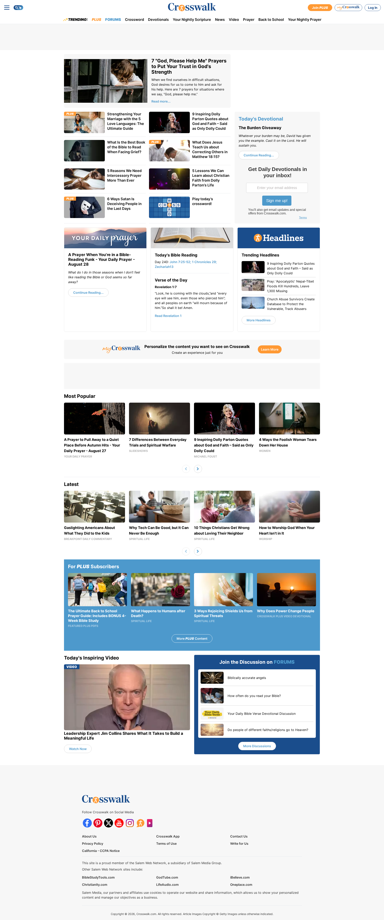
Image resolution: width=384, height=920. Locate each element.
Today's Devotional (261, 119)
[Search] (18, 8)
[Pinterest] (97, 822)
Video (234, 19)
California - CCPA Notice (101, 851)
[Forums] (140, 822)
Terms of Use (166, 844)
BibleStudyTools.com (98, 877)
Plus (96, 19)
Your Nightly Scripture (192, 19)
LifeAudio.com (167, 885)
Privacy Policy (92, 844)
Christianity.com (94, 885)
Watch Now (78, 749)
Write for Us (239, 844)
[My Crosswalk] (348, 7)
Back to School (271, 19)
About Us (89, 836)
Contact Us (239, 836)
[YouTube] (119, 822)
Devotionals (158, 19)
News (220, 19)
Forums (113, 19)
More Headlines (259, 320)
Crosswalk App (168, 836)
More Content (192, 638)
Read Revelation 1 (168, 316)
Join (320, 8)
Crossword (134, 19)
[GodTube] (150, 822)
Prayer (248, 19)
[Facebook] (87, 822)
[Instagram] (129, 822)
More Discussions (257, 746)
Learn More (269, 349)
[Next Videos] (198, 469)
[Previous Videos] (186, 469)
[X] (108, 822)
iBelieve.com (240, 877)
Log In (372, 8)
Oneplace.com (241, 885)
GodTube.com (167, 877)
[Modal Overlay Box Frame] (277, 193)
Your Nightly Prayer (304, 19)
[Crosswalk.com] (192, 7)
